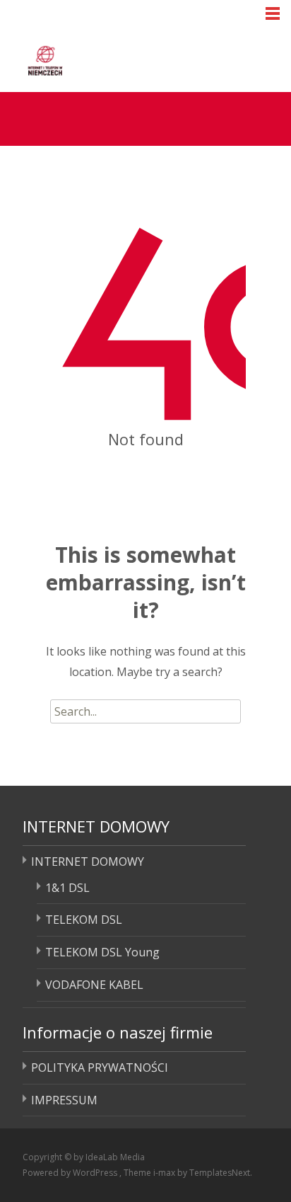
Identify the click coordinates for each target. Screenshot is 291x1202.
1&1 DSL (67, 887)
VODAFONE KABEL (94, 984)
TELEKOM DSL (83, 919)
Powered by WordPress (71, 1173)
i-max (165, 1173)
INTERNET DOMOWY (87, 861)
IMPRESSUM (64, 1100)
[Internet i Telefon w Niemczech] (99, 58)
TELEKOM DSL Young (102, 952)
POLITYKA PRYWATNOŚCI (99, 1067)
